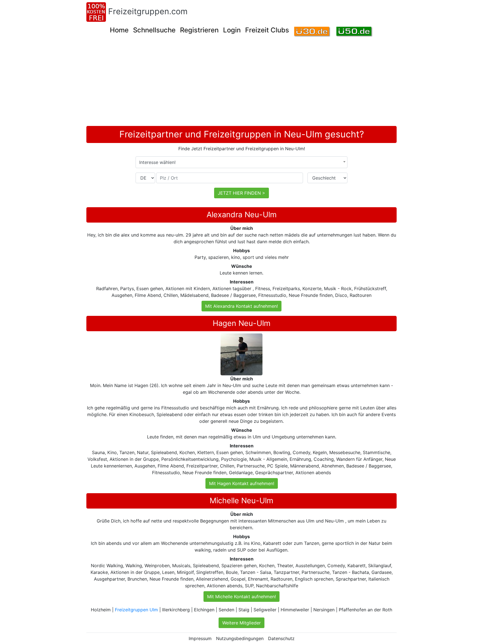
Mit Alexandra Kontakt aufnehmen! (241, 306)
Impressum (200, 638)
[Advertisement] (254, 84)
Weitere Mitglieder (241, 623)
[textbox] (241, 162)
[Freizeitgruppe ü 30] (312, 32)
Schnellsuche (154, 30)
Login (232, 30)
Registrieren (199, 30)
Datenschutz (281, 638)
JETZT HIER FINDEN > (241, 193)
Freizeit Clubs (267, 30)
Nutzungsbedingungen (240, 638)
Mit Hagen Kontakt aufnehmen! (241, 483)
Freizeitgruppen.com (148, 11)
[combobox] (241, 162)
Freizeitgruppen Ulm (136, 609)
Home (119, 30)
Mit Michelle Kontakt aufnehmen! (241, 596)
